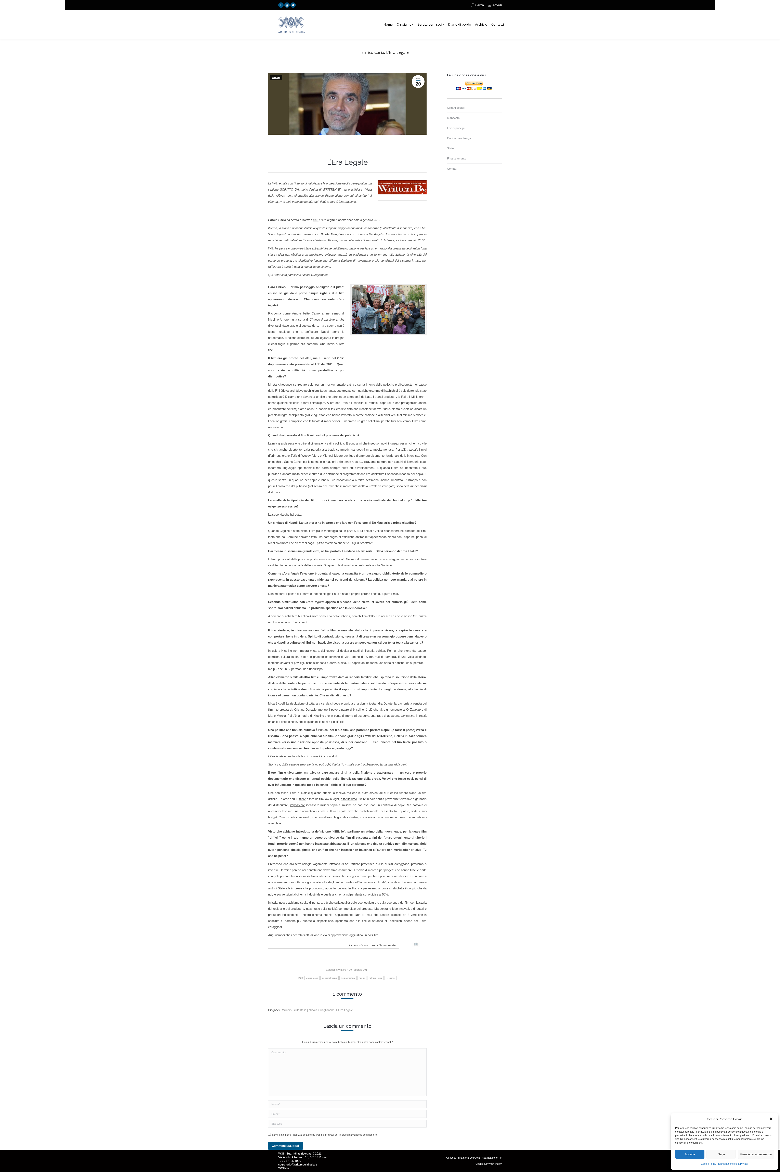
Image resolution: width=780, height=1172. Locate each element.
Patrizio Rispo (375, 978)
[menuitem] (388, 24)
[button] (771, 1119)
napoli (362, 978)
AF (500, 1157)
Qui (270, 274)
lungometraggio (329, 978)
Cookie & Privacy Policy (489, 1163)
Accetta (690, 1154)
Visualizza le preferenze (756, 1154)
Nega (721, 1154)
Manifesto (453, 117)
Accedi (497, 5)
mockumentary (348, 978)
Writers (276, 77)
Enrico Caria (312, 978)
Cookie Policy (708, 1163)
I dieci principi (456, 128)
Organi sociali (456, 107)
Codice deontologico (460, 138)
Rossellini (390, 978)
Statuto (451, 148)
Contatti (452, 168)
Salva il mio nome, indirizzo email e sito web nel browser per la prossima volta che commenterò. (324, 1134)
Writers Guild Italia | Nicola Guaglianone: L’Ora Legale (317, 1010)
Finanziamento (456, 158)
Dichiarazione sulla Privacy (733, 1163)
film (315, 220)
